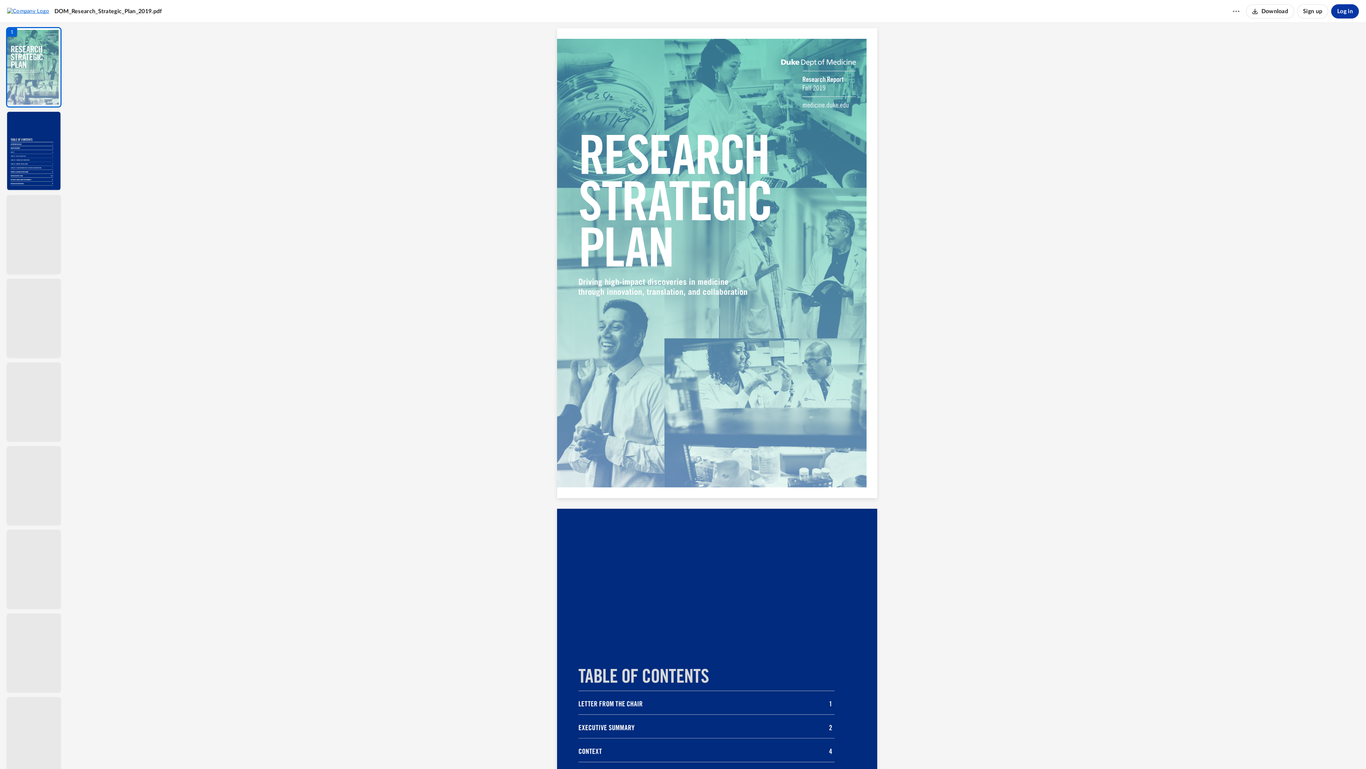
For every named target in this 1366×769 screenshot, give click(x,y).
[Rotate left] (756, 751)
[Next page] (703, 751)
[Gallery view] (769, 751)
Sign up (1312, 11)
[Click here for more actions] (1236, 11)
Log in (1345, 11)
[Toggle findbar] (664, 751)
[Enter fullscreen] (782, 751)
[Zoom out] (718, 751)
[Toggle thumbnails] (651, 751)
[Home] (28, 11)
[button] (33, 67)
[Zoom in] (742, 751)
